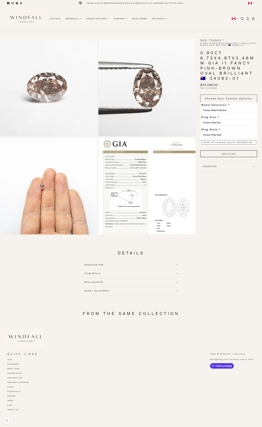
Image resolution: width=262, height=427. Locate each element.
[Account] (247, 18)
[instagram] (12, 3)
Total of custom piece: (227, 142)
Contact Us (12, 409)
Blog (9, 405)
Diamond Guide (14, 373)
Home (203, 40)
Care (9, 359)
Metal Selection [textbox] (215, 104)
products (216, 40)
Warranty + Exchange (18, 382)
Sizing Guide (13, 364)
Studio (10, 387)
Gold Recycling (14, 378)
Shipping (11, 396)
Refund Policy (14, 391)
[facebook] (8, 3)
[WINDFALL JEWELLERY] (26, 18)
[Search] (242, 18)
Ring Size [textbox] (210, 117)
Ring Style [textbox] (211, 129)
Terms (10, 400)
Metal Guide (13, 369)
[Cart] (253, 18)
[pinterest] (16, 3)
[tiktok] (21, 3)
